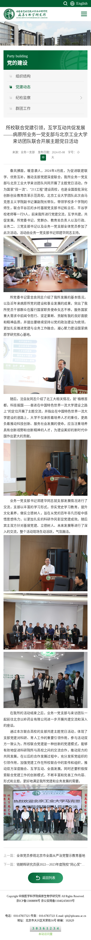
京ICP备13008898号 (28, 901)
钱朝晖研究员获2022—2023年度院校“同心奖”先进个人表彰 (46, 864)
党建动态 (23, 87)
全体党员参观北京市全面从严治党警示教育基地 (44, 855)
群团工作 (23, 108)
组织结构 (23, 76)
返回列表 (48, 878)
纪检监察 (23, 98)
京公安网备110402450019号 (58, 901)
